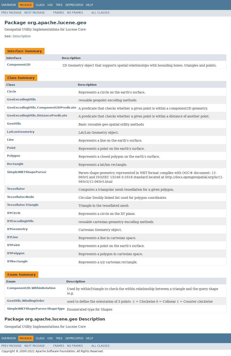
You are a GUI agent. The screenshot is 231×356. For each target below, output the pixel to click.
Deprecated (74, 5)
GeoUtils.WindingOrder (25, 300)
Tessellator (16, 188)
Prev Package (11, 12)
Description (22, 36)
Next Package (34, 12)
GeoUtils (14, 123)
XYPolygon (15, 253)
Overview (8, 5)
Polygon (13, 155)
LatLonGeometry (20, 131)
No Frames (75, 12)
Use (50, 5)
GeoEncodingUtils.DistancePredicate (37, 115)
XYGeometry (17, 229)
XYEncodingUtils (20, 221)
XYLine (12, 237)
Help (89, 5)
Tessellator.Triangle (23, 204)
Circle (11, 91)
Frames (58, 12)
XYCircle (14, 213)
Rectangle (15, 164)
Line (10, 139)
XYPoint (13, 245)
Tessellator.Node (20, 197)
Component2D (18, 64)
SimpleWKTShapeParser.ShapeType (36, 308)
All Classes (100, 12)
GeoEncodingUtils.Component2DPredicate (41, 107)
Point (11, 148)
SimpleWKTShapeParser (26, 172)
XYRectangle (17, 261)
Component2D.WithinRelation (31, 288)
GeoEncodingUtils (21, 99)
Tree (59, 5)
